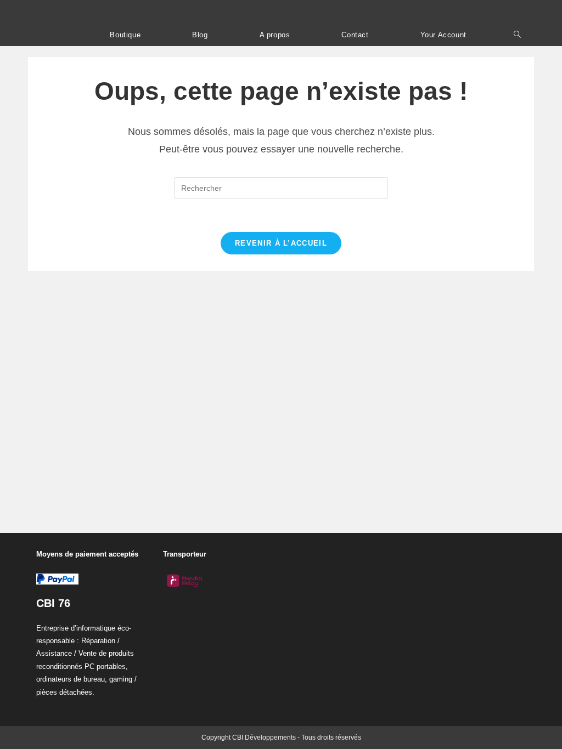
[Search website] (517, 35)
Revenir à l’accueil (281, 243)
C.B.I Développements (93, 11)
